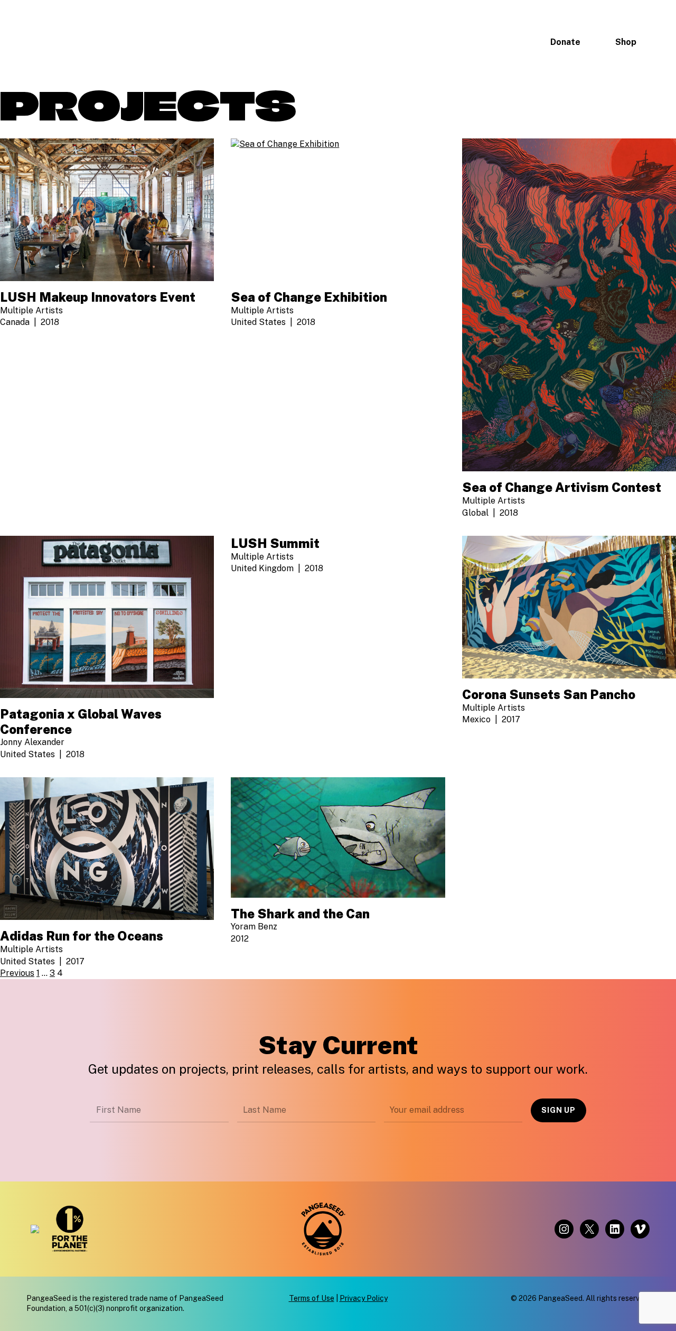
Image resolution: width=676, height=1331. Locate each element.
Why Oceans (495, 41)
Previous (17, 973)
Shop (625, 42)
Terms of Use (311, 1298)
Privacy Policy (364, 1298)
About (230, 41)
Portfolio (433, 41)
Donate (565, 42)
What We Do (302, 41)
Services (379, 41)
